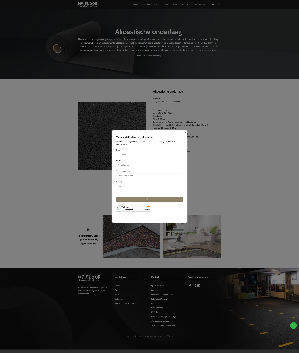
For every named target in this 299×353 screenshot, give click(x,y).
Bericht (119, 182)
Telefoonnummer (123, 171)
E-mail (118, 160)
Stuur (149, 199)
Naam (118, 150)
